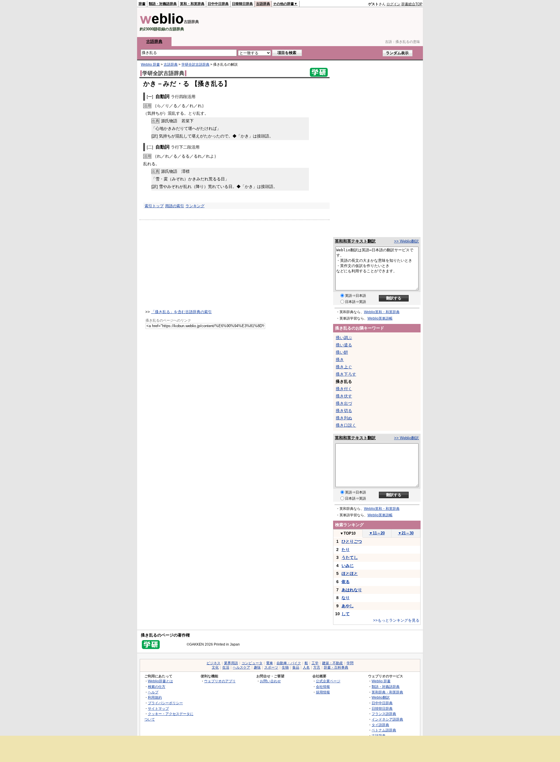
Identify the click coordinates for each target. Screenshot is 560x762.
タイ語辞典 (380, 725)
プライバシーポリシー (165, 703)
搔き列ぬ (344, 418)
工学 (315, 663)
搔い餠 (342, 352)
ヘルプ (153, 692)
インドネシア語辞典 (387, 719)
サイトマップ (158, 708)
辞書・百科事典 (336, 667)
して (346, 613)
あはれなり (352, 589)
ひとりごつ (352, 541)
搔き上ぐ (344, 367)
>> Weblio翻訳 (406, 241)
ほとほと (350, 573)
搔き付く (344, 388)
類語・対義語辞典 (163, 4)
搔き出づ (344, 403)
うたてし (350, 557)
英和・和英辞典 (192, 4)
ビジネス (213, 663)
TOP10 (348, 533)
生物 (285, 667)
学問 (350, 663)
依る (346, 581)
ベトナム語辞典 (384, 730)
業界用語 (231, 663)
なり (346, 597)
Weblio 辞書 (150, 64)
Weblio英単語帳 (380, 318)
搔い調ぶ (344, 337)
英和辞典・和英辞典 (387, 692)
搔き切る (344, 410)
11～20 (377, 533)
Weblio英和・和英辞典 (382, 312)
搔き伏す (344, 396)
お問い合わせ (270, 681)
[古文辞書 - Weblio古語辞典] (162, 22)
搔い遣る (344, 345)
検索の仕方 (156, 686)
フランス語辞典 (384, 714)
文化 (215, 667)
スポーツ (271, 667)
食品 (295, 667)
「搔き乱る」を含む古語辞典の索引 (181, 312)
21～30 (406, 533)
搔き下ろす (346, 374)
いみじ (348, 565)
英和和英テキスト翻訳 (355, 241)
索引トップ (154, 206)
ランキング (195, 206)
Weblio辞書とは (160, 681)
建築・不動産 (332, 663)
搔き (340, 359)
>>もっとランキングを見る (396, 620)
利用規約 (155, 697)
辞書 (142, 4)
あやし (348, 606)
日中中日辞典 (218, 4)
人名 (306, 667)
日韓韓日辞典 (242, 4)
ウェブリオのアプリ (220, 681)
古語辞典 (263, 4)
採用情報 (323, 692)
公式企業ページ (328, 681)
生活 (225, 667)
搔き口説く (346, 425)
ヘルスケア (241, 667)
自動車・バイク (288, 663)
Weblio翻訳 (381, 697)
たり (346, 549)
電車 (269, 663)
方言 (316, 667)
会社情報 (323, 686)
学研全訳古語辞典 (195, 64)
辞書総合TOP (411, 4)
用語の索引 (174, 206)
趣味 (257, 667)
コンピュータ (252, 663)
